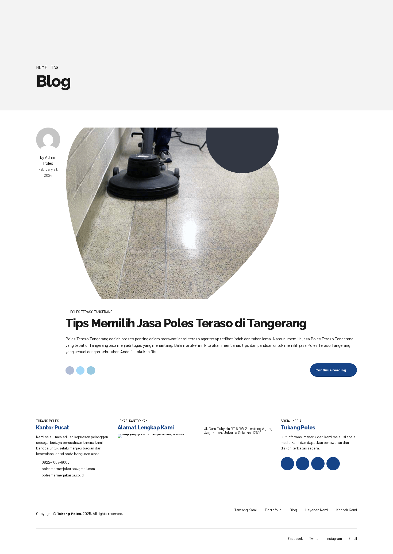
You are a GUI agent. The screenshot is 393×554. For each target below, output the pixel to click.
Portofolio (273, 509)
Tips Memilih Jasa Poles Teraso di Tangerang (186, 323)
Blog (293, 509)
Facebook (295, 538)
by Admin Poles (48, 160)
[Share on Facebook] (70, 370)
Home (41, 67)
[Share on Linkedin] (91, 370)
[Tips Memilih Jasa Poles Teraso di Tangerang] (211, 213)
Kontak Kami (346, 509)
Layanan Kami (316, 509)
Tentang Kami (245, 509)
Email (353, 538)
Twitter (314, 538)
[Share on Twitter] (80, 370)
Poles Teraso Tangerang (91, 311)
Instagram (334, 538)
